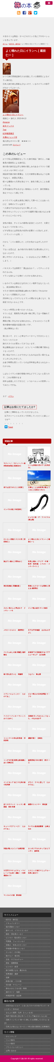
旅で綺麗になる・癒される (16, 970)
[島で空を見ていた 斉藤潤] (14, 672)
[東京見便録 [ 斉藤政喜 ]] (14, 583)
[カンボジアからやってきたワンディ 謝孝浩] (39, 846)
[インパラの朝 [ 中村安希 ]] (14, 507)
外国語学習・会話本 (13, 996)
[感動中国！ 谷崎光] (39, 735)
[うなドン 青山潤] (39, 672)
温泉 (7, 978)
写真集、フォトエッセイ (15, 941)
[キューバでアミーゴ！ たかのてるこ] (14, 824)
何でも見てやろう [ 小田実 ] (13, 487)
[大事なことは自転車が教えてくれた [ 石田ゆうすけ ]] (39, 485)
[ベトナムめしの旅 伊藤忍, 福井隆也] (14, 650)
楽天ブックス (8, 126)
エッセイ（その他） (13, 952)
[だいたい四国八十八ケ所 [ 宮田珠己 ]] (14, 537)
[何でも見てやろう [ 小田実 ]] (14, 485)
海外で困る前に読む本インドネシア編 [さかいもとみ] (26, 1016)
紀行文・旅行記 (14, 44)
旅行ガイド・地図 (13, 992)
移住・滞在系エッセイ (14, 934)
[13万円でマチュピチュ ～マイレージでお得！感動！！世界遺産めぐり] (14, 868)
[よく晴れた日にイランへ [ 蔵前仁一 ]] (39, 537)
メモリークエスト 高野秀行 (14, 630)
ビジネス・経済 (12, 967)
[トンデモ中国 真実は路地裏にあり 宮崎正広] (14, 757)
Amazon (6, 122)
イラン (11, 396)
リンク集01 (10, 1040)
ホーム (5, 44)
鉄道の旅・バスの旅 (13, 981)
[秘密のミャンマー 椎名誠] (39, 802)
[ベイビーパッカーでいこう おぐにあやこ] (14, 713)
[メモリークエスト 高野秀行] (14, 627)
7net (4, 130)
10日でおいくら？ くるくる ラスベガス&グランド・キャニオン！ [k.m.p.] (26, 1007)
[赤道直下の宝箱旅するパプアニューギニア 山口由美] (39, 650)
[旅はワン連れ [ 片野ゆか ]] (14, 559)
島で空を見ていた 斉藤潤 (13, 674)
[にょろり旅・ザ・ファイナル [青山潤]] (39, 515)
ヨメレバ (16, 145)
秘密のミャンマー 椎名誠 (37, 804)
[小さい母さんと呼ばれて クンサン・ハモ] (14, 605)
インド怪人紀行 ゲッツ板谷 (38, 608)
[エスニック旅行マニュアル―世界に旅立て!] (39, 868)
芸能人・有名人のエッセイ (16, 945)
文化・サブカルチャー (14, 959)
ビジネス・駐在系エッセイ (16, 938)
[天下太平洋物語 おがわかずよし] (39, 627)
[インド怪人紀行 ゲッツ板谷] (39, 605)
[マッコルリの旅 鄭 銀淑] (14, 892)
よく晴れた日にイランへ (13, 115)
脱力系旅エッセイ (13, 927)
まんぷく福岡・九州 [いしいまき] (19, 1012)
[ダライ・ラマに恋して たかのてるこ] (39, 780)
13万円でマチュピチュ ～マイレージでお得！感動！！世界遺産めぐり (14, 873)
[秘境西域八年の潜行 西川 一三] (39, 757)
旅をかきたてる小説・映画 (16, 988)
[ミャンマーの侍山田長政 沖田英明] (14, 735)
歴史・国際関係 (12, 963)
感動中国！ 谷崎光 (35, 738)
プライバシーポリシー (14, 1047)
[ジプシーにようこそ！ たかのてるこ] (14, 691)
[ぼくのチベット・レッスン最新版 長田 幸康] (14, 802)
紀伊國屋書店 (8, 133)
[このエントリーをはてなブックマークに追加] (6, 427)
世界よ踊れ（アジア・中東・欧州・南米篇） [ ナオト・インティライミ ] (39, 563)
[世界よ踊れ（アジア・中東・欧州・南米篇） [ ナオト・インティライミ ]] (39, 559)
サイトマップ (11, 1036)
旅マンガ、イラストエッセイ (17, 930)
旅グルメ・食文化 (13, 956)
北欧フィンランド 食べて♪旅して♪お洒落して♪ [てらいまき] (27, 1021)
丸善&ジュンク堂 (10, 137)
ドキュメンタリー (13, 923)
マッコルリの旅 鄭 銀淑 (12, 895)
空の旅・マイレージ (13, 985)
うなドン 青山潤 (34, 674)
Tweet (10, 427)
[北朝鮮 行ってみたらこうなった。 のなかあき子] (39, 713)
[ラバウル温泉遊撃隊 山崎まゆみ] (39, 824)
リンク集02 (10, 1043)
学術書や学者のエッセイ (15, 949)
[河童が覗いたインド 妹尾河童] (14, 846)
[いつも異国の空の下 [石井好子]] (39, 463)
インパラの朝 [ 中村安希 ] (13, 509)
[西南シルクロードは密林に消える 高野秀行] (39, 583)
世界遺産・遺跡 (12, 974)
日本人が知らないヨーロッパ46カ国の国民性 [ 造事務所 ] (28, 1027)
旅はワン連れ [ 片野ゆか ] (13, 561)
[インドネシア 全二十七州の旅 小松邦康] (14, 780)
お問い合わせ (11, 1051)
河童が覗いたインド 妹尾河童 (14, 848)
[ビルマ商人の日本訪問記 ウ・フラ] (39, 691)
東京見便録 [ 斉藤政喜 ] (12, 586)
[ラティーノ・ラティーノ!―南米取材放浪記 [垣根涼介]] (14, 461)
